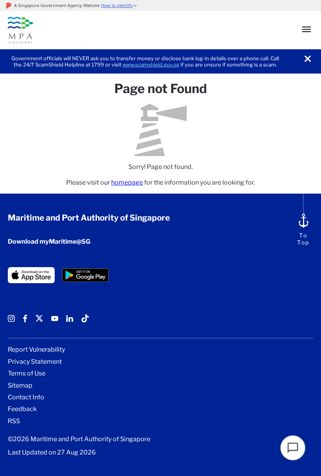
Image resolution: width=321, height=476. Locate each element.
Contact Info (26, 397)
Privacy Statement (35, 361)
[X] (39, 321)
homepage (127, 182)
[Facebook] (25, 321)
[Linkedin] (69, 321)
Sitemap (20, 385)
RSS (14, 421)
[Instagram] (11, 321)
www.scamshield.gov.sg (151, 64)
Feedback (22, 409)
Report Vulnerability (36, 349)
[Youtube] (54, 321)
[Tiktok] (85, 321)
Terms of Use (26, 373)
